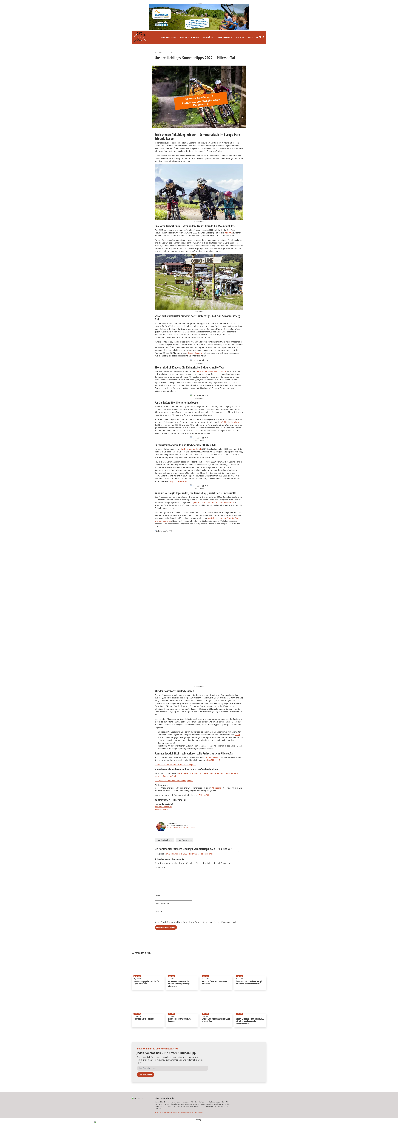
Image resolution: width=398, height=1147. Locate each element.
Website (193, 828)
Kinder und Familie (224, 37)
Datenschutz (179, 1112)
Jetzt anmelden (145, 1074)
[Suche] (257, 37)
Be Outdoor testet (168, 37)
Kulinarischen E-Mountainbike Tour (210, 371)
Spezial (251, 37)
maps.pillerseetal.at (178, 481)
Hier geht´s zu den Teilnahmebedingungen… (174, 780)
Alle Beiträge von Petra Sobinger (178, 828)
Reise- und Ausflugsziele (189, 37)
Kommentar (161, 867)
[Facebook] (263, 37)
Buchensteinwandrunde (191, 449)
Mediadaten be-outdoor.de (193, 1112)
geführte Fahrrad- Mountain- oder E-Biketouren (213, 502)
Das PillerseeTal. (214, 760)
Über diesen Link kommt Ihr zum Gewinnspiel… (175, 764)
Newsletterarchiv (160, 1112)
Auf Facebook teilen (165, 840)
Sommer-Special (211, 757)
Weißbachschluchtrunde (231, 422)
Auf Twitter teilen (185, 840)
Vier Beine (240, 37)
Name (158, 895)
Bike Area (228, 233)
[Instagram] (260, 37)
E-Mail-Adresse (162, 903)
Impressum (171, 1112)
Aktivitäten (208, 37)
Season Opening (195, 353)
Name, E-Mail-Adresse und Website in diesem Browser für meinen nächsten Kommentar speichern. (198, 922)
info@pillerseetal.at (163, 806)
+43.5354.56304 (161, 809)
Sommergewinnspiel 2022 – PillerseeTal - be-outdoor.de (189, 854)
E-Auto (237, 734)
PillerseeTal (216, 788)
